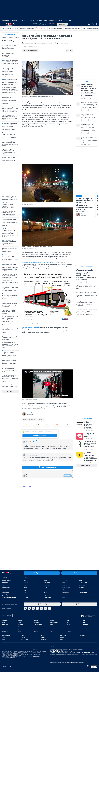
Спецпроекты (83, 592)
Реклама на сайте (6, 580)
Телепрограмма (37, 20)
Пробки (43, 24)
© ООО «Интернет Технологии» (9, 666)
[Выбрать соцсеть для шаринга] (71, 50)
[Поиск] (89, 24)
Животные (27, 595)
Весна (25, 585)
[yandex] (49, 608)
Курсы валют (59, 20)
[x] (41, 608)
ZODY (69, 20)
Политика (64, 585)
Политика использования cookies (57, 658)
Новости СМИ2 (26, 486)
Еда (25, 592)
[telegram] (25, 608)
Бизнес (26, 582)
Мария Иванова (32, 413)
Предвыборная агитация (8, 595)
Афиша (45, 20)
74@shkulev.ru (18, 655)
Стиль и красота (83, 582)
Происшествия (66, 587)
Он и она (64, 580)
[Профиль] (96, 24)
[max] (37, 608)
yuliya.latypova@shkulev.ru (82, 645)
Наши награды (6, 587)
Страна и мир (83, 585)
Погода (30, 20)
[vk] (29, 608)
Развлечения (65, 592)
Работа (64, 590)
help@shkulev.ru (11, 657)
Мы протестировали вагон (30, 327)
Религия (64, 595)
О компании (5, 585)
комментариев (31, 50)
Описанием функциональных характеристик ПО (61, 651)
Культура (46, 585)
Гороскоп (51, 20)
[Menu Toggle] (2, 24)
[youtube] (45, 608)
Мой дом (46, 590)
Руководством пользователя (56, 650)
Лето (45, 587)
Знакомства (23, 20)
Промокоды (15, 20)
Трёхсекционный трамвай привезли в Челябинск (37, 262)
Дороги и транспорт (29, 590)
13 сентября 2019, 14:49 (27, 46)
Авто (25, 580)
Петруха (27, 441)
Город (25, 587)
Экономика (82, 590)
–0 (70, 451)
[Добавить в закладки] (67, 50)
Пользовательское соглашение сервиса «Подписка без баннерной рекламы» (67, 662)
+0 (66, 451)
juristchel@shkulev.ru (37, 656)
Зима (45, 580)
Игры (65, 20)
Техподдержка (5, 592)
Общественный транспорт (29, 419)
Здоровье (26, 597)
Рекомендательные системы (56, 660)
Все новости (10, 34)
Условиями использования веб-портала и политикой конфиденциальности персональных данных (72, 652)
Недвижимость (6, 20)
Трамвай (41, 419)
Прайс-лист (5, 582)
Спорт (80, 580)
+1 (66, 463)
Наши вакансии (6, 590)
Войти (27, 476)
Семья (63, 597)
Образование (47, 597)
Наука (45, 592)
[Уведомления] (93, 24)
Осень (63, 582)
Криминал (47, 582)
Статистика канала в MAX (9, 597)
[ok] (33, 608)
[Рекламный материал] (62, 24)
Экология (81, 587)
